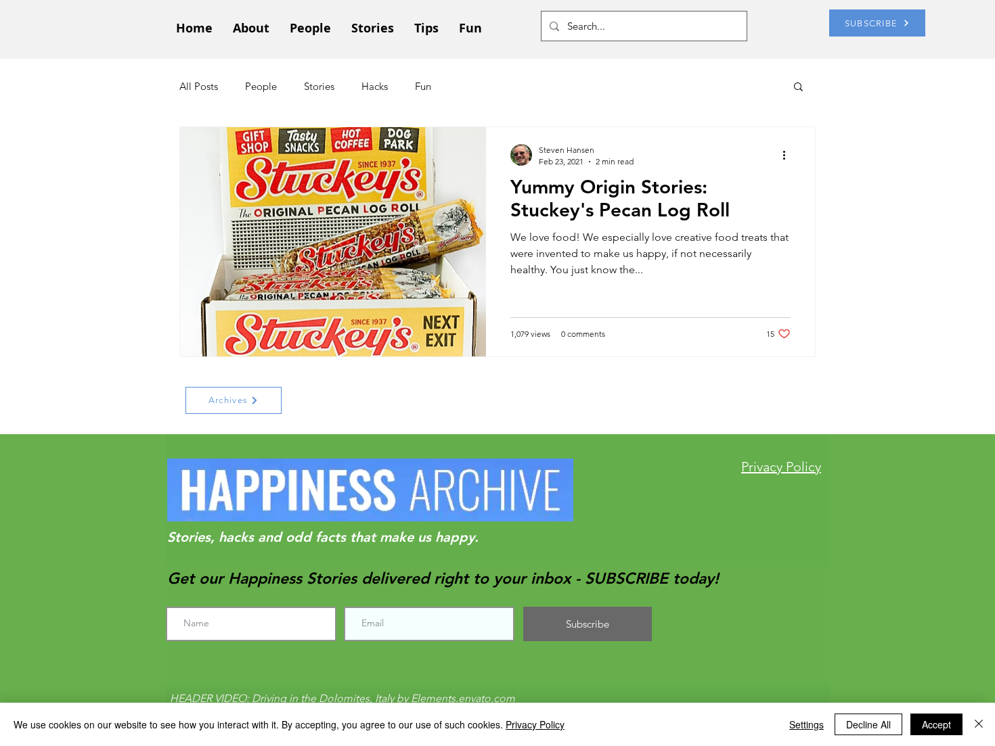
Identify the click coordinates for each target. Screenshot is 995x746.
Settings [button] (806, 724)
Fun (423, 86)
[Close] (979, 724)
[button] (798, 87)
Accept (936, 724)
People (261, 86)
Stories (319, 86)
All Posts (198, 86)
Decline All (868, 724)
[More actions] (788, 155)
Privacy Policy (535, 724)
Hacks (374, 86)
